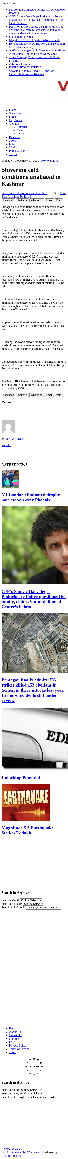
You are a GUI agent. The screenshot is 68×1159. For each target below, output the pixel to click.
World (12, 147)
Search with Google (13, 907)
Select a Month (10, 900)
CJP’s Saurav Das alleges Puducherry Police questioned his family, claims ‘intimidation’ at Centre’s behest (36, 20)
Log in (5, 1152)
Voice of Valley (12, 1148)
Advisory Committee (21, 64)
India (12, 144)
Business (14, 137)
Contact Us (15, 1035)
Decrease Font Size (13, 193)
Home (12, 110)
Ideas (20, 130)
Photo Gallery (17, 150)
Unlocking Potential (21, 36)
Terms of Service (19, 1048)
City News (15, 120)
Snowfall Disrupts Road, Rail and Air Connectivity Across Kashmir (31, 72)
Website (6, 445)
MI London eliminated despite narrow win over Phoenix (31, 497)
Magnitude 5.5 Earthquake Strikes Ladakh (34, 40)
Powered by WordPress (26, 1152)
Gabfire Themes (11, 1155)
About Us (15, 1031)
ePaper (13, 154)
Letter (20, 133)
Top (12, 1052)
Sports (13, 140)
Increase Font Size (36, 193)
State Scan (15, 113)
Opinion (14, 123)
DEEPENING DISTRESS (25, 67)
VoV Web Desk (49, 160)
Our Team (15, 1038)
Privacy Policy (17, 1045)
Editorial (22, 127)
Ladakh (13, 116)
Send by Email (22, 196)
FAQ (12, 1042)
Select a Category (12, 903)
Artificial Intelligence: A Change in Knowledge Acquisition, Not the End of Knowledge (37, 52)
